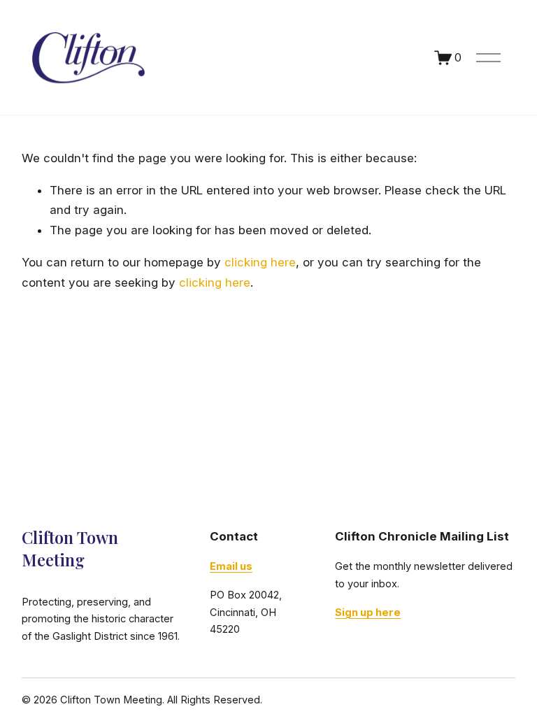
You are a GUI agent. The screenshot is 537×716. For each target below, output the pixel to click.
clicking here (260, 262)
